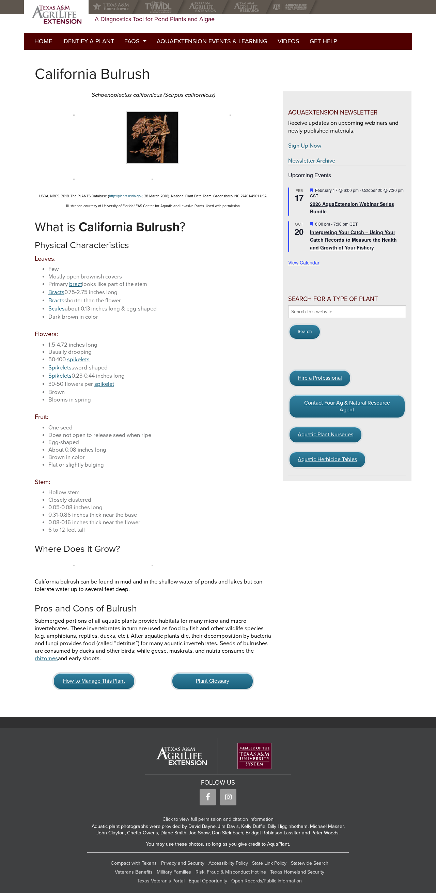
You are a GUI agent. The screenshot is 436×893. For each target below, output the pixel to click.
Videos (288, 41)
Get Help (323, 41)
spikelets (78, 359)
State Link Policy (269, 863)
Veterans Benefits (134, 872)
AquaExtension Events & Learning (212, 41)
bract (75, 284)
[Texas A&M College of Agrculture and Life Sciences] (291, 7)
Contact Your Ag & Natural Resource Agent (347, 406)
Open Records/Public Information (266, 881)
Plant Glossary (212, 681)
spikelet (104, 384)
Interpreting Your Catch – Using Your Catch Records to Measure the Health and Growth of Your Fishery (353, 240)
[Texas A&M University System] (254, 756)
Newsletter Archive (311, 160)
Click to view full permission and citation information (218, 819)
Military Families (174, 872)
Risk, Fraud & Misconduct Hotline (231, 872)
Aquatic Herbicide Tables (327, 459)
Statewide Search (309, 863)
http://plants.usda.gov (125, 196)
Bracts (56, 292)
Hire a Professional (320, 378)
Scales (56, 308)
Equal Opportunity (208, 881)
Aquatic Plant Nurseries (325, 434)
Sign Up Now (304, 145)
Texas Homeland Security (297, 872)
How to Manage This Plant (94, 681)
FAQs (132, 41)
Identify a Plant (88, 41)
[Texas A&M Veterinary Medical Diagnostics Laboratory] (159, 7)
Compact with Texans (134, 863)
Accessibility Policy (228, 863)
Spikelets (60, 367)
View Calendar (304, 262)
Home (43, 41)
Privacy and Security (182, 863)
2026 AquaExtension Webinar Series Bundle (352, 207)
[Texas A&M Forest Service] (116, 7)
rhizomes (46, 658)
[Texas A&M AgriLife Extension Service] (204, 7)
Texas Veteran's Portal (161, 881)
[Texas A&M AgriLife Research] (248, 7)
